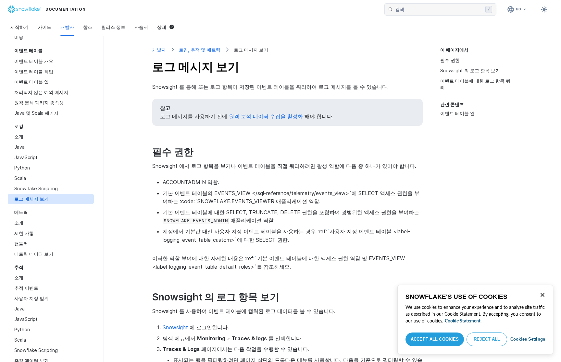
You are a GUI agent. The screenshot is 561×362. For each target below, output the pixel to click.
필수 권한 (450, 60)
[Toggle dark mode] (544, 9)
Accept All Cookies (435, 339)
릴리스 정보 (113, 27)
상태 (161, 27)
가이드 (44, 27)
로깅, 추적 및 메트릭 (199, 50)
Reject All (487, 339)
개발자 (67, 27)
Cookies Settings (527, 339)
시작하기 (19, 27)
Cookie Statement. (463, 321)
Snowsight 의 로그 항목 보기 (470, 70)
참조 (87, 27)
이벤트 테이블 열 (457, 113)
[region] (475, 319)
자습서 (141, 27)
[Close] (542, 295)
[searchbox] (439, 9)
